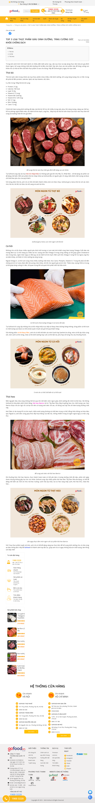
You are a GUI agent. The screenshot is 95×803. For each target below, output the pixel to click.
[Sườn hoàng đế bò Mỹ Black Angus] (12, 669)
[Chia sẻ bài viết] (10, 33)
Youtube (69, 761)
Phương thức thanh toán (73, 2)
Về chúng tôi (57, 2)
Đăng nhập (68, 12)
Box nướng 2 (21, 654)
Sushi (44, 19)
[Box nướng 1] (12, 645)
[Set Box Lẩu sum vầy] (12, 632)
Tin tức (55, 4)
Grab (67, 766)
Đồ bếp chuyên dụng (72, 19)
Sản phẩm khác (84, 19)
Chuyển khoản (32, 785)
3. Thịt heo (11, 56)
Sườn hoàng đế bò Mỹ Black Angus (22, 668)
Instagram (69, 758)
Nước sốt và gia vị (53, 19)
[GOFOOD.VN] (14, 11)
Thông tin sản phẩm (20, 25)
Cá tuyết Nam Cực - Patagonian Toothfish (23, 616)
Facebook (69, 755)
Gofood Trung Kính (26, 713)
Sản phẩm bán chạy (14, 610)
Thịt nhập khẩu (13, 19)
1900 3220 (53, 9)
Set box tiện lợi (36, 19)
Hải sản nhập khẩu (24, 19)
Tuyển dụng (32, 763)
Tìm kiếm (35, 11)
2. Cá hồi (10, 54)
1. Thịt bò (11, 51)
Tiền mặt (38, 780)
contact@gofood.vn (20, 783)
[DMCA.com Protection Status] (85, 754)
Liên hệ (30, 755)
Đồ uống (62, 19)
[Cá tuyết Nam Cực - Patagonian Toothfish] (12, 617)
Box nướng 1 (21, 641)
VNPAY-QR (31, 780)
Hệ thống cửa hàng (17, 2)
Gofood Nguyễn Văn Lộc (27, 722)
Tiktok (68, 763)
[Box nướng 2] (12, 657)
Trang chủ (9, 25)
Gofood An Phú (56, 724)
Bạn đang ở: (29, 4)
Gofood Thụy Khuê (25, 703)
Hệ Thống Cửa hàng (47, 686)
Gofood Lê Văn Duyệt (59, 714)
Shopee (68, 768)
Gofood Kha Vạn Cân (58, 703)
